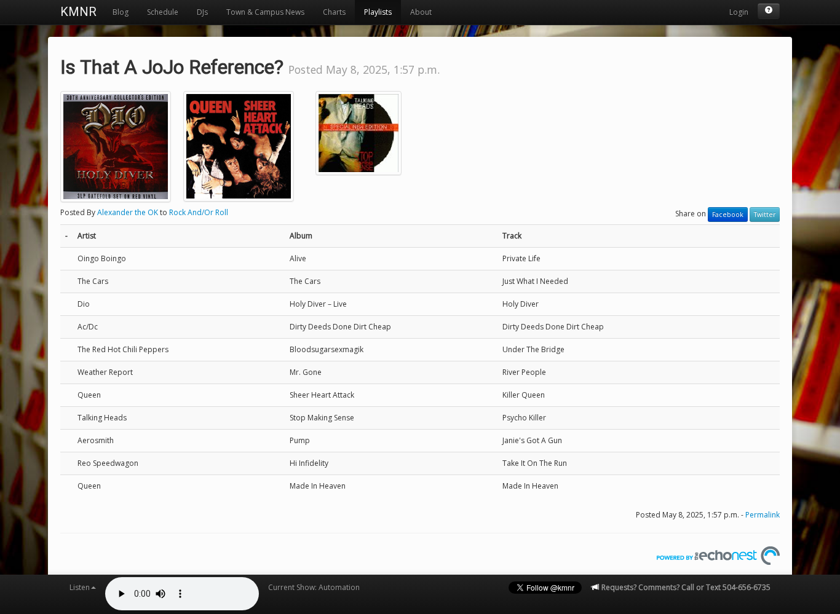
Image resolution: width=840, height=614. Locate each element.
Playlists (378, 12)
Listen (79, 587)
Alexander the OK (127, 212)
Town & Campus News (265, 12)
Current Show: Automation (314, 587)
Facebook (727, 214)
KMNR (78, 11)
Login (738, 12)
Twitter (764, 214)
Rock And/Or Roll (198, 212)
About (421, 12)
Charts (334, 12)
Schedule (162, 12)
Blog (121, 12)
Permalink (762, 515)
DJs (202, 12)
